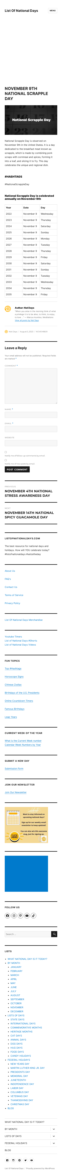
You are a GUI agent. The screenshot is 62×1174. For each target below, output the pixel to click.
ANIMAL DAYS (18, 1039)
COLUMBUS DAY (20, 1092)
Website (10, 437)
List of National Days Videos (20, 644)
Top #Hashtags (13, 668)
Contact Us (11, 587)
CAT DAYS (16, 1035)
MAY (13, 983)
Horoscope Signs (14, 676)
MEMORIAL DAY (19, 1076)
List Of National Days (21, 11)
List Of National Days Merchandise (24, 619)
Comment (11, 366)
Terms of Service (14, 595)
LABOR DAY (17, 1088)
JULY (13, 991)
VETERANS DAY (19, 1096)
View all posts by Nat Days (27, 320)
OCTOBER (16, 1003)
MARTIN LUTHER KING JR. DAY (28, 1067)
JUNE (14, 987)
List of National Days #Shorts (21, 640)
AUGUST (15, 995)
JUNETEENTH (18, 1080)
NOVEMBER (41, 331)
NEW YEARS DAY (20, 1063)
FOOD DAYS (17, 1051)
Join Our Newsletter (16, 792)
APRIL (14, 979)
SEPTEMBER (17, 999)
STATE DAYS (17, 1019)
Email (9, 423)
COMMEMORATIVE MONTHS (26, 1027)
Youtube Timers (13, 636)
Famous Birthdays (14, 708)
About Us (10, 570)
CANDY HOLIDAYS (21, 1055)
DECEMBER (17, 1011)
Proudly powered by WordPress (40, 1168)
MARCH (15, 975)
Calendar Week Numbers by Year (23, 744)
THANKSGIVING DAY (22, 1100)
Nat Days (13, 331)
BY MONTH (14, 963)
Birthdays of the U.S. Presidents (22, 692)
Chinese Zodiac (13, 684)
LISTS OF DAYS (16, 1015)
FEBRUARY (16, 971)
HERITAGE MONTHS (21, 1031)
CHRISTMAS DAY (20, 1104)
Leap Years (11, 716)
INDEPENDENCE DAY (22, 1084)
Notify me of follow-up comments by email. (25, 456)
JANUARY (16, 967)
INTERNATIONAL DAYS (23, 1023)
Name (9, 409)
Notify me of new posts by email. (20, 464)
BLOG (11, 1108)
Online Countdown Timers (19, 700)
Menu (53, 10)
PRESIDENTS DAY (20, 1071)
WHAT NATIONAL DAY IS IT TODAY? (27, 958)
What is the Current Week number (23, 740)
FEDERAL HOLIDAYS (19, 1059)
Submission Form (14, 768)
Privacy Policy (12, 603)
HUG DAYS (16, 1047)
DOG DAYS (16, 1043)
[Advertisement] (31, 54)
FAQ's (8, 578)
